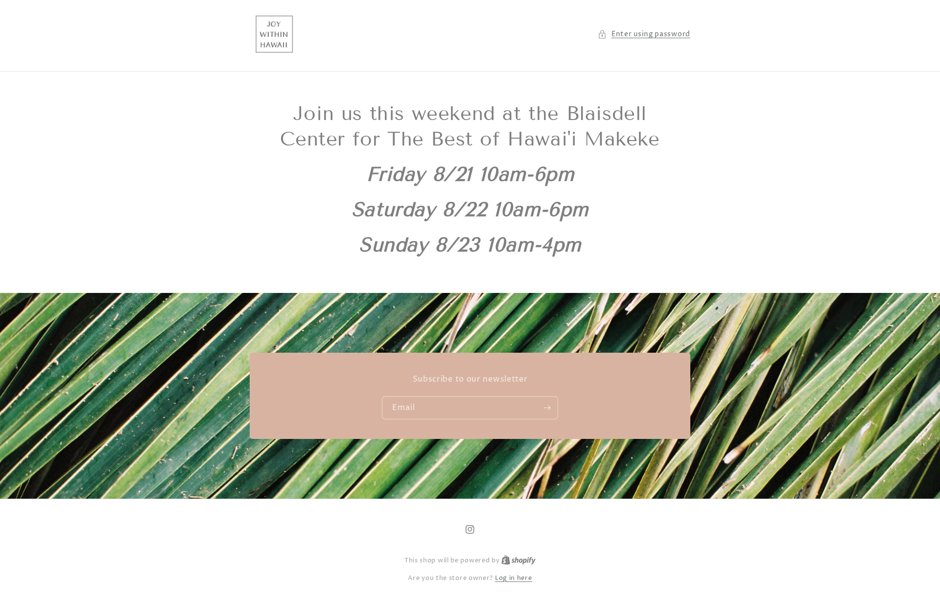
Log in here (513, 578)
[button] (644, 34)
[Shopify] (518, 560)
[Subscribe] (547, 407)
